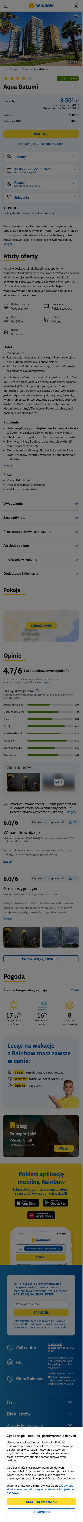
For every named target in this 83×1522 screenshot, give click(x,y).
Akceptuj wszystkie (43, 1502)
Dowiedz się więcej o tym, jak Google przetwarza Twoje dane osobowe (40, 1489)
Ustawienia (49, 1512)
